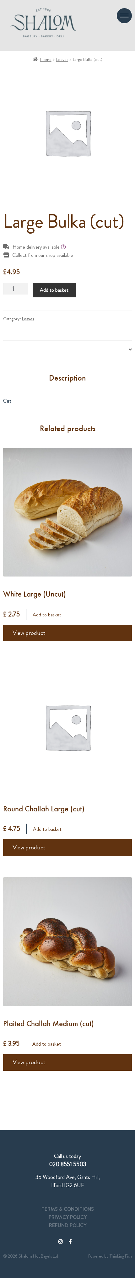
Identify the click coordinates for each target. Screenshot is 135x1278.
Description (14, 349)
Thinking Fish (121, 1256)
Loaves (62, 59)
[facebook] (70, 1241)
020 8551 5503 (67, 1164)
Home (45, 59)
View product (29, 632)
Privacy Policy (68, 1217)
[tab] (67, 350)
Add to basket (54, 290)
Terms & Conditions (67, 1209)
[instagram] (60, 1241)
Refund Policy (67, 1225)
